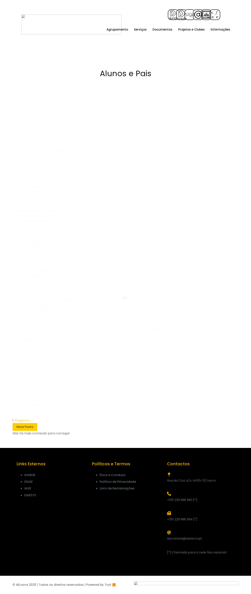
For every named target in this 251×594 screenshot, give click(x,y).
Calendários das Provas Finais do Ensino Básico (92, 418)
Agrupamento (117, 29)
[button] (226, 15)
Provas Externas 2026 (49, 288)
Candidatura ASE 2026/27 (56, 258)
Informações (220, 29)
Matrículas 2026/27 (45, 318)
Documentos (162, 29)
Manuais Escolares (48, 131)
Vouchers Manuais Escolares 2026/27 (76, 229)
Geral (38, 251)
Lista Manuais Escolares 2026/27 (67, 199)
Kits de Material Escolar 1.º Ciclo (65, 388)
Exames (40, 280)
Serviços (140, 29)
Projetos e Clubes (191, 29)
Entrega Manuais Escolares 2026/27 (73, 139)
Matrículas (42, 310)
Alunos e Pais (22, 131)
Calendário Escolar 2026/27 (59, 169)
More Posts (24, 427)
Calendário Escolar (48, 161)
